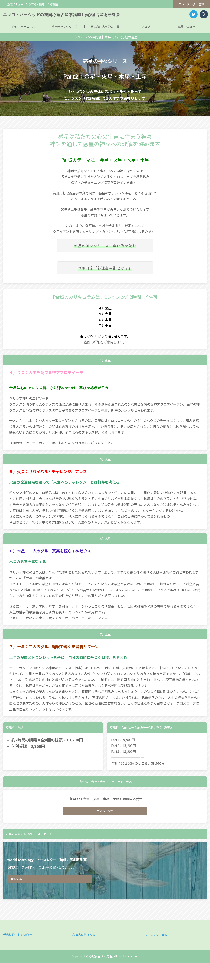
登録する (16, 879)
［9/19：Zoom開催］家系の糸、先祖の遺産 (105, 36)
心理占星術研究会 (83, 935)
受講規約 (9, 935)
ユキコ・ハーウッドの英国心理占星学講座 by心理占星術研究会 (61, 14)
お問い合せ (24, 935)
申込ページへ (105, 811)
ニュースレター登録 (191, 4)
